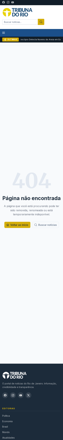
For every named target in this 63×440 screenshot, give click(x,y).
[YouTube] (12, 2)
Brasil (5, 426)
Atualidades (8, 437)
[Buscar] (41, 22)
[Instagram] (8, 2)
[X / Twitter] (28, 395)
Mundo (6, 432)
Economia (7, 421)
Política (6, 415)
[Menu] (3, 33)
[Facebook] (3, 2)
